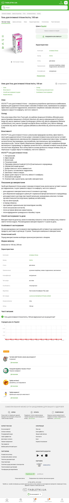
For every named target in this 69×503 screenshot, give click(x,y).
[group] (52, 33)
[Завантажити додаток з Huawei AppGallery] (46, 455)
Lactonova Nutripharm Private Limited (40, 296)
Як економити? (5, 429)
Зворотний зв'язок (41, 434)
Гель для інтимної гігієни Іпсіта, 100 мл (19, 17)
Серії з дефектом (6, 436)
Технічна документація (8, 459)
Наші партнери (5, 462)
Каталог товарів (6, 13)
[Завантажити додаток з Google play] (37, 455)
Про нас (38, 429)
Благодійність (40, 431)
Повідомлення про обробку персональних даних (41, 478)
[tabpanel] (34, 105)
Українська (29, 474)
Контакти (39, 436)
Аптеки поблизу (6, 431)
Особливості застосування (44, 92)
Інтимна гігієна (31, 13)
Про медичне (5, 444)
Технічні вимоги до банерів (9, 467)
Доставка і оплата (6, 439)
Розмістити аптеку (6, 454)
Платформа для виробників (9, 469)
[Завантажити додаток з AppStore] (42, 455)
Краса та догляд (16, 13)
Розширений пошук (7, 434)
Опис (4, 87)
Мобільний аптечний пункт (9, 446)
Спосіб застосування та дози (11, 92)
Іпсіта (38, 13)
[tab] (5, 22)
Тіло (24, 13)
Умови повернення (6, 441)
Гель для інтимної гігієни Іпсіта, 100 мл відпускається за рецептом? (29, 317)
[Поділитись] (2, 43)
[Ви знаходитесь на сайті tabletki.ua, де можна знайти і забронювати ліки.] (9, 2)
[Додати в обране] (2, 36)
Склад (38, 87)
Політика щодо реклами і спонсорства (12, 464)
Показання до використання (44, 90)
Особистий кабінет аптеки (9, 457)
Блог (37, 439)
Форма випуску (7, 94)
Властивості (6, 90)
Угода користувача (20, 478)
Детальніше (32, 418)
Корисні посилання (41, 441)
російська (40, 474)
